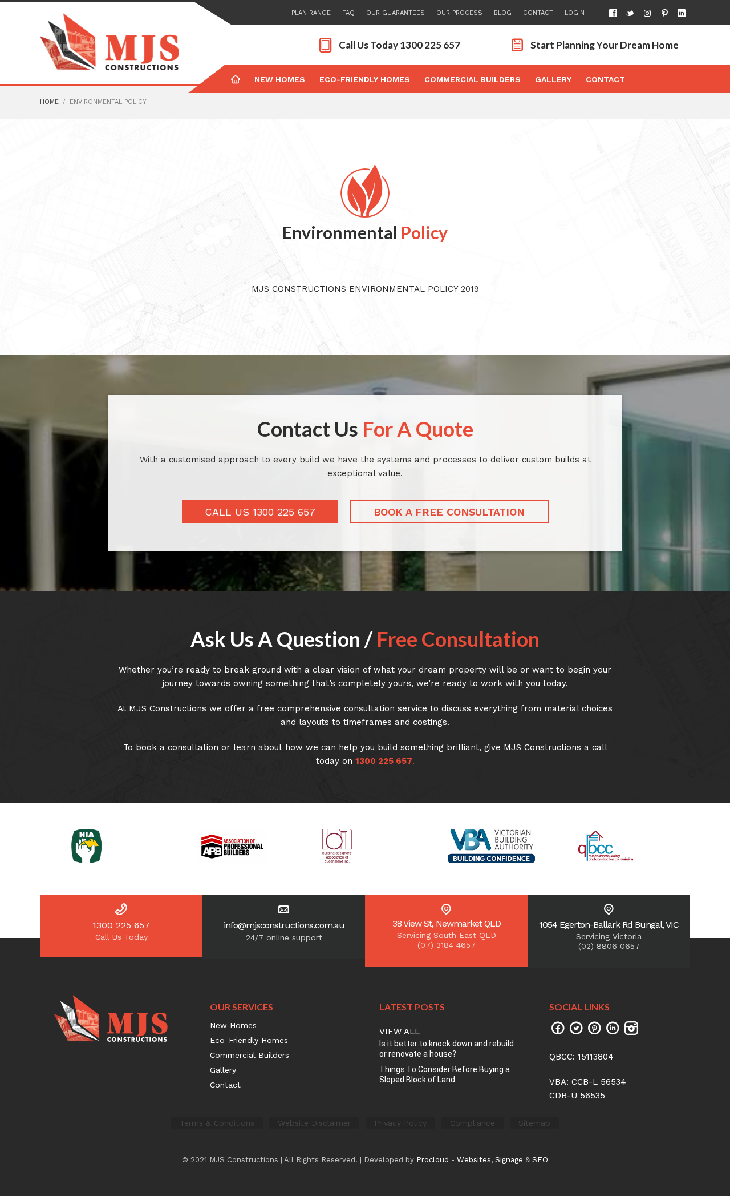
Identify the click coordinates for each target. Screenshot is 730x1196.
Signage (509, 1159)
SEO (540, 1159)
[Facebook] (613, 13)
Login (575, 13)
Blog (503, 13)
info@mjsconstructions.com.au (284, 925)
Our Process (459, 13)
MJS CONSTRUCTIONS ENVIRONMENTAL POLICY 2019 (365, 289)
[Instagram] (647, 13)
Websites (474, 1159)
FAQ (348, 13)
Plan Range (311, 13)
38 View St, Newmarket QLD (446, 923)
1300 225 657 (121, 925)
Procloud (432, 1159)
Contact (538, 13)
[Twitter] (630, 13)
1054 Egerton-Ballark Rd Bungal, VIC (609, 924)
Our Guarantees (395, 13)
